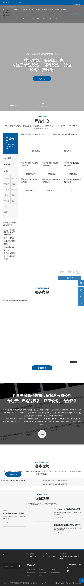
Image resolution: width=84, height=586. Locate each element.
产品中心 (42, 79)
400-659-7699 (37, 278)
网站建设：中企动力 (72, 583)
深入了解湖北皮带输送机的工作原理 (67, 509)
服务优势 (53, 471)
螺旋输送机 (51, 190)
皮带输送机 (35, 151)
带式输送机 (51, 174)
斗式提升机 (72, 174)
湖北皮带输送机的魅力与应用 (13, 513)
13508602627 (16, 278)
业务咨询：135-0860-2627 (13, 2)
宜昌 (80, 583)
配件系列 (67, 151)
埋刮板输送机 (30, 174)
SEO (62, 583)
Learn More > (7, 522)
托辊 (72, 190)
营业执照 (57, 583)
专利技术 (53, 474)
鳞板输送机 (30, 190)
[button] (12, 105)
